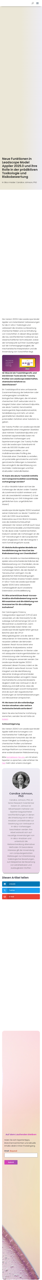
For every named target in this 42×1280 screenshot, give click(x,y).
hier (3, 763)
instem (5, 719)
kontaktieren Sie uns (15, 757)
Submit (11, 1162)
